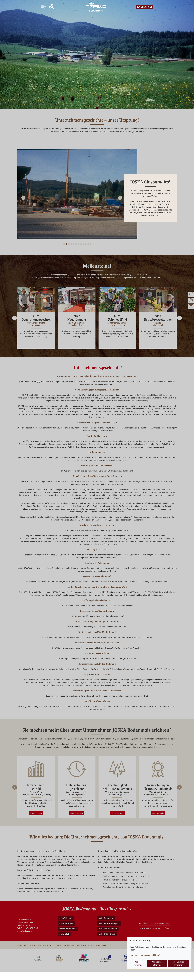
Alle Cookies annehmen (178, 963)
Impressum (134, 955)
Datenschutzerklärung (150, 955)
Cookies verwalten (138, 963)
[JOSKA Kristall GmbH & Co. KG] (96, 7)
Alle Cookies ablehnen (157, 963)
